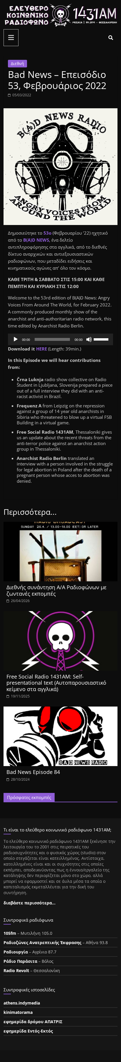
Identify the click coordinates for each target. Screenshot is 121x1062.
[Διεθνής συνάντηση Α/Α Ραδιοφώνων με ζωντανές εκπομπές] (60, 525)
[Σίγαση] (89, 339)
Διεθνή (17, 63)
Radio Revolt (16, 970)
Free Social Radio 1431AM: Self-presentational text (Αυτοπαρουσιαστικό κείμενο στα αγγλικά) (56, 683)
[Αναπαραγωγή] (16, 339)
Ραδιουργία (16, 952)
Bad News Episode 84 (33, 771)
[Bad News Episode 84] (60, 710)
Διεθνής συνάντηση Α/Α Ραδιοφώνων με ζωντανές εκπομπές (56, 590)
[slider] (102, 339)
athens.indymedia (22, 1003)
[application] (60, 339)
